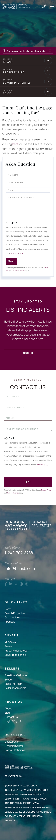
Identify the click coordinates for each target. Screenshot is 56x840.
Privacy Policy (17, 253)
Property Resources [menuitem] (16, 650)
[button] (50, 51)
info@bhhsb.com (20, 566)
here (15, 144)
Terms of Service (19, 270)
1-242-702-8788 (44, 6)
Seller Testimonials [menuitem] (15, 688)
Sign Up (28, 353)
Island (8, 62)
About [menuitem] (8, 708)
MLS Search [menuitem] (11, 642)
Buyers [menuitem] (9, 646)
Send (11, 261)
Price (7, 93)
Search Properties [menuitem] (15, 613)
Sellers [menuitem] (8, 679)
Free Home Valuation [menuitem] (16, 675)
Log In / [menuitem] (9, 721)
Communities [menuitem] (12, 617)
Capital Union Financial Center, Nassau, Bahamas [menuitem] (15, 746)
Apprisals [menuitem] (10, 621)
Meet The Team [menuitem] (13, 683)
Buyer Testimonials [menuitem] (15, 654)
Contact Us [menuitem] (11, 717)
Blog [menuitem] (7, 712)
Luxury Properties (17, 82)
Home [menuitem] (8, 609)
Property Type (14, 72)
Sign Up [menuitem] (17, 721)
